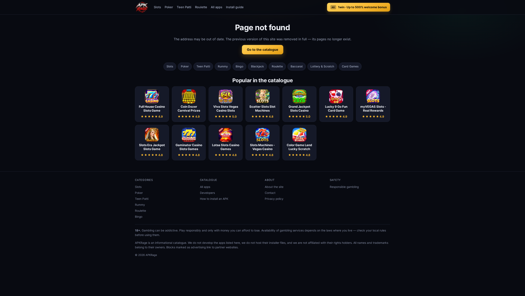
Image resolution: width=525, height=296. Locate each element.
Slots (157, 7)
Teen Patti (184, 7)
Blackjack (257, 66)
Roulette (201, 7)
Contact (270, 192)
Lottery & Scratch (322, 66)
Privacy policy (274, 198)
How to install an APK (214, 198)
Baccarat (297, 66)
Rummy (223, 66)
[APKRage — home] (141, 7)
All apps (216, 7)
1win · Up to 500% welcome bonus (359, 7)
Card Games (350, 66)
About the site (274, 186)
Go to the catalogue (262, 49)
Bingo (239, 66)
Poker (169, 7)
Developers (207, 192)
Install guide (235, 7)
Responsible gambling (344, 186)
